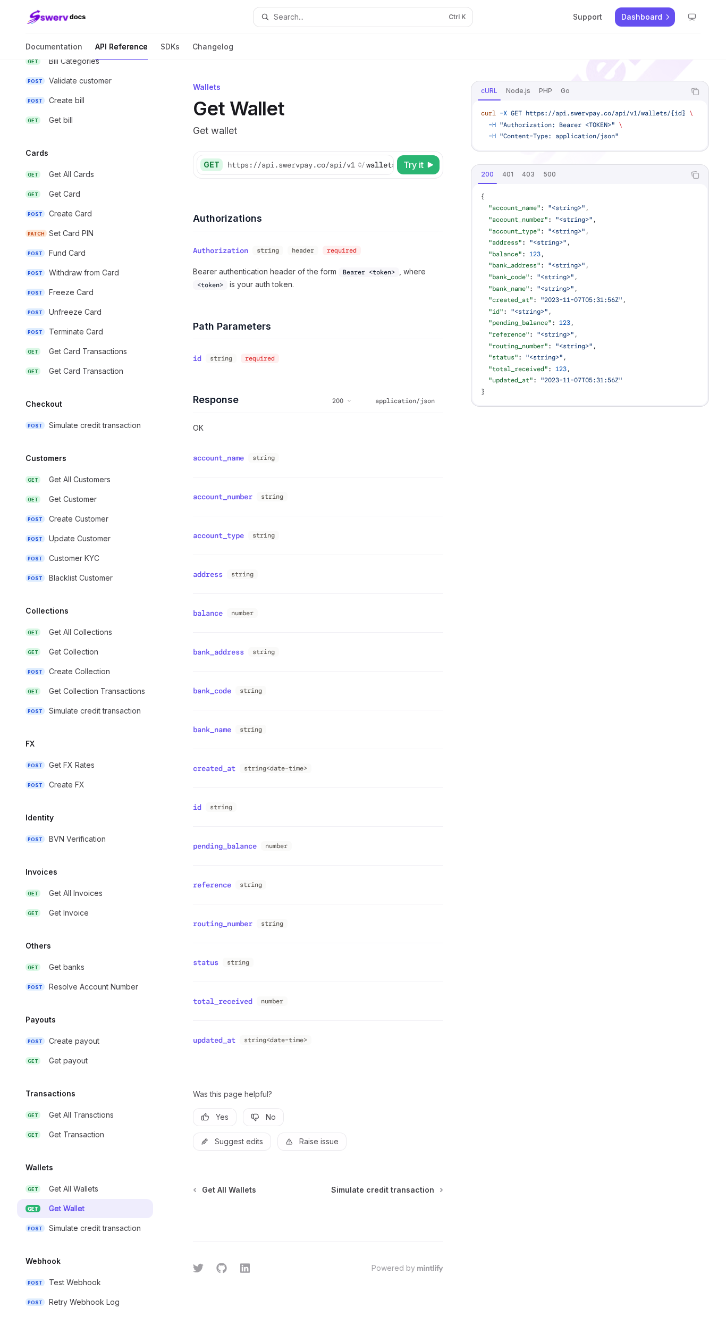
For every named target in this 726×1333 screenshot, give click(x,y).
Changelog (212, 46)
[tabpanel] (589, 125)
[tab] (489, 91)
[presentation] (93, 696)
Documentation (54, 46)
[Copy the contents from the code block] (695, 91)
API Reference (121, 46)
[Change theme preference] (691, 17)
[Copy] (384, 165)
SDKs (170, 46)
